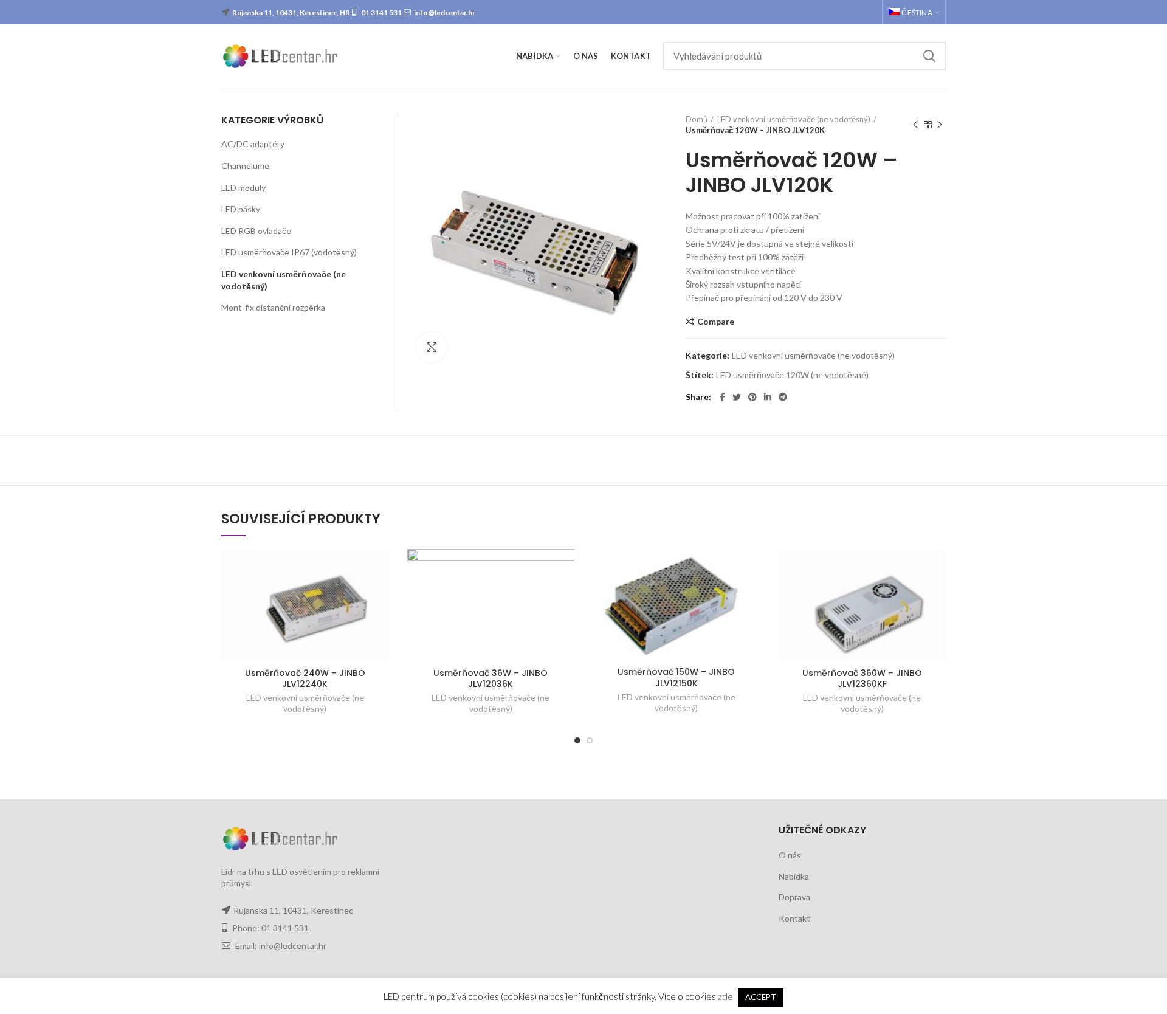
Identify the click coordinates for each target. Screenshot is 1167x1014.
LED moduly (243, 187)
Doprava (794, 897)
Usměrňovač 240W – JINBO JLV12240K (305, 678)
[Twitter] (737, 397)
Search (929, 56)
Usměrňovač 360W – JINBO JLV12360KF (862, 678)
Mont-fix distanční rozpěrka (273, 307)
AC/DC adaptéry (252, 144)
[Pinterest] (752, 397)
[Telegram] (783, 397)
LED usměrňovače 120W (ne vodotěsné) (792, 375)
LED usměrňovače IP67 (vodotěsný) (289, 252)
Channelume (245, 165)
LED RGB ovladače (256, 231)
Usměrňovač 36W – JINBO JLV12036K (490, 678)
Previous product (915, 125)
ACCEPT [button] (760, 997)
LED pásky (240, 209)
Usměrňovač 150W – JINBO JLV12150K (676, 677)
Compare (715, 321)
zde (725, 996)
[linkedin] (767, 397)
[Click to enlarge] (431, 347)
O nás (790, 855)
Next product (940, 125)
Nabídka (794, 876)
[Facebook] (722, 397)
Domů (696, 119)
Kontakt (794, 918)
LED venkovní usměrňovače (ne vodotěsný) (793, 119)
